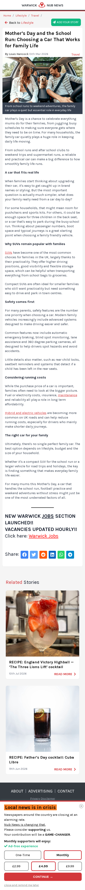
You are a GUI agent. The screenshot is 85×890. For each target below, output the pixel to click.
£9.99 (70, 866)
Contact (66, 791)
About (17, 791)
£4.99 (43, 866)
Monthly (63, 855)
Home (7, 15)
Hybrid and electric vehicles (25, 413)
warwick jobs (43, 536)
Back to (20, 23)
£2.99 (16, 866)
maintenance (67, 395)
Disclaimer (48, 798)
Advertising (40, 791)
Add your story (67, 22)
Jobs (48, 516)
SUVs (8, 253)
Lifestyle (21, 15)
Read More (63, 674)
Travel (35, 15)
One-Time (23, 855)
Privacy (35, 798)
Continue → (43, 877)
